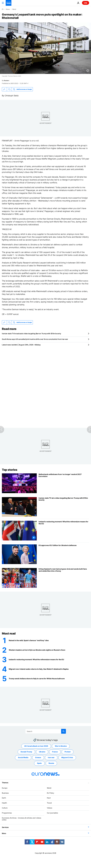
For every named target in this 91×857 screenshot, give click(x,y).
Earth (4, 798)
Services (5, 827)
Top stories (9, 469)
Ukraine (42, 752)
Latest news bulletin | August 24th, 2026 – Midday (21, 345)
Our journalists (52, 813)
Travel (49, 803)
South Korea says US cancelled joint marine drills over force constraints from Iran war (35, 339)
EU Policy (50, 793)
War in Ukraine (61, 746)
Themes (5, 783)
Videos (49, 808)
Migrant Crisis (67, 757)
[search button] (63, 731)
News (8, 9)
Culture (4, 808)
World (14, 9)
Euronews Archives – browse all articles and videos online (21, 819)
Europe (4, 788)
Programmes (7, 813)
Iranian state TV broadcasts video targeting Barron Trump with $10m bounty (31, 334)
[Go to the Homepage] (8, 3)
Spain (39, 763)
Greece (38, 757)
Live (85, 3)
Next (49, 798)
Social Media (23, 757)
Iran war (51, 757)
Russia (51, 763)
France (55, 752)
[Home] (2, 9)
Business (5, 793)
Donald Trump (26, 752)
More (4, 833)
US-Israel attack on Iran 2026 (36, 746)
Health (4, 803)
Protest (68, 752)
